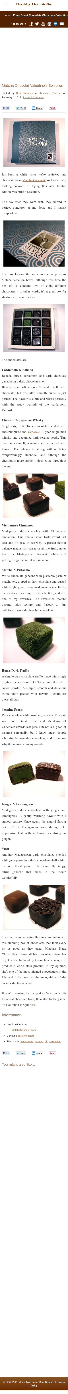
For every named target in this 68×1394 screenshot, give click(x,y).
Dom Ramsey (24, 93)
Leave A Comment (33, 97)
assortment (26, 1041)
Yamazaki (33, 431)
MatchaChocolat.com (24, 1029)
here (32, 1004)
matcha (39, 1041)
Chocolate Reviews (49, 93)
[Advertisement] (32, 54)
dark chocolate (26, 1035)
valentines (55, 1041)
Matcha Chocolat (33, 180)
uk (46, 1041)
